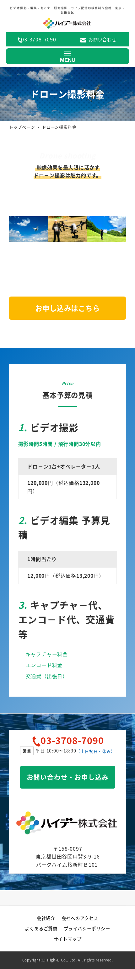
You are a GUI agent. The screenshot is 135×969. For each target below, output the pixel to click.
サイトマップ (68, 938)
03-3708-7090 (38, 39)
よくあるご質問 (41, 928)
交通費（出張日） (47, 676)
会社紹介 (46, 918)
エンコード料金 (44, 665)
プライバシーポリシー (87, 928)
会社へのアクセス (80, 918)
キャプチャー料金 (47, 654)
